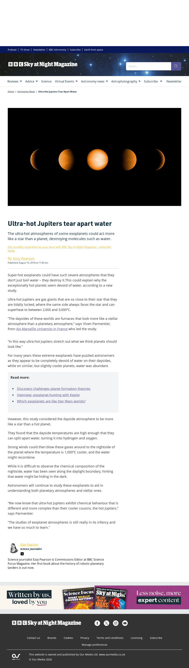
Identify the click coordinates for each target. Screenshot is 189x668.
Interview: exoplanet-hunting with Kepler (48, 395)
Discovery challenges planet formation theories (53, 388)
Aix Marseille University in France (42, 329)
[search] (176, 66)
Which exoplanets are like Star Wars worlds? (51, 401)
